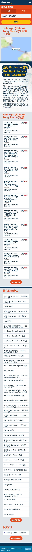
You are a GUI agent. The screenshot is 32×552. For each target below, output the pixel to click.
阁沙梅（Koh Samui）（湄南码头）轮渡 (15, 440)
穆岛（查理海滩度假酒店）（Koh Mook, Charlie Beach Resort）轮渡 (15, 391)
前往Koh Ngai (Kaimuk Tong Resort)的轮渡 (15, 92)
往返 (8, 11)
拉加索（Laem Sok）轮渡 (12, 474)
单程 (23, 11)
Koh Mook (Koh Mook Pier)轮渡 (14, 395)
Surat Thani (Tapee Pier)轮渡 (13, 504)
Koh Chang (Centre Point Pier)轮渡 (15, 341)
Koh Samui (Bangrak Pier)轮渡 (14, 435)
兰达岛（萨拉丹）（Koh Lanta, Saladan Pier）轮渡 (14, 361)
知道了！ (28, 549)
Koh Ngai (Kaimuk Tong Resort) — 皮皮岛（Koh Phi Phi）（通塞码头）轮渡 (11, 213)
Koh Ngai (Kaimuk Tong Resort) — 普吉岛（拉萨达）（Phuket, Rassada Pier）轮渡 (11, 198)
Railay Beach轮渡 (10, 499)
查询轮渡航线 (16, 282)
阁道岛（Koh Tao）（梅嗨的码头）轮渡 (15, 450)
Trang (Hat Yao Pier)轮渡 (12, 509)
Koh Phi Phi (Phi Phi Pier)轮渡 (14, 420)
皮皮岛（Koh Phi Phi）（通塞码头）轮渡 (16, 425)
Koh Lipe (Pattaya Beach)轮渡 (14, 380)
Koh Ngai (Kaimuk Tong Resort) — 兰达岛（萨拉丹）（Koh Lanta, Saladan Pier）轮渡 (11, 227)
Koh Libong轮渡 (9, 370)
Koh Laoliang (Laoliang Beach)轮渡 (15, 365)
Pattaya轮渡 (8, 484)
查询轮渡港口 (16, 520)
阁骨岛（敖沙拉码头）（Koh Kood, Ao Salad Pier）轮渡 (15, 351)
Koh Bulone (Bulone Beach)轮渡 (14, 331)
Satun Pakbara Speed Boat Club (11, 131)
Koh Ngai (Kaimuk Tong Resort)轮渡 (15, 87)
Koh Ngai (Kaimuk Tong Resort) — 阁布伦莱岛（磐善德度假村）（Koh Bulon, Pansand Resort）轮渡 (11, 154)
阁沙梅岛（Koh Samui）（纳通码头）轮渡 (15, 445)
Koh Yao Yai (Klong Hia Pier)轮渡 (15, 464)
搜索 (16, 22)
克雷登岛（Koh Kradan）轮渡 (13, 355)
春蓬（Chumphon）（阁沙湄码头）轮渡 (15, 316)
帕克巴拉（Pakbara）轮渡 (12, 479)
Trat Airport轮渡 (9, 514)
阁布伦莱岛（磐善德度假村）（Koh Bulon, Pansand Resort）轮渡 (15, 326)
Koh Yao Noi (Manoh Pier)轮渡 (14, 460)
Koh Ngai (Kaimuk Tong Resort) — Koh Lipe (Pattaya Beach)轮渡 (11, 170)
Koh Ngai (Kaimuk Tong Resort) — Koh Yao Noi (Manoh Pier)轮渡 (11, 256)
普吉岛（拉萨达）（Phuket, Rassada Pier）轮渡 (13, 495)
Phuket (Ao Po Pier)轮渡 (12, 489)
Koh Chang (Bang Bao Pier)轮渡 (14, 336)
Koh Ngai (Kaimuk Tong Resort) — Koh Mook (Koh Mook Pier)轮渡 (11, 125)
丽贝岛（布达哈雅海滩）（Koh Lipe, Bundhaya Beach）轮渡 (16, 376)
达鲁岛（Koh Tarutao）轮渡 (13, 455)
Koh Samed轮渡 (9, 430)
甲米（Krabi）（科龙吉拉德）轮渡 (15, 469)
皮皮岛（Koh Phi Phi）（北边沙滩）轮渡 (16, 415)
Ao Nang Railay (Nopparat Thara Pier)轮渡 (14, 301)
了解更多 (8, 550)
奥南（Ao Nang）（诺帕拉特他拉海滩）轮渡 (15, 296)
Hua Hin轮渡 (8, 321)
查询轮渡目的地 (16, 538)
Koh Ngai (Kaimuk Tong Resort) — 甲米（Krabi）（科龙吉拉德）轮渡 (11, 270)
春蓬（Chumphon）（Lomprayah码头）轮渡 (15, 311)
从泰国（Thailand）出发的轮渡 (16, 532)
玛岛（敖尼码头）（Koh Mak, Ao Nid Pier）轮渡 (15, 386)
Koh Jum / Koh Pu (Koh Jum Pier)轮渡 (15, 346)
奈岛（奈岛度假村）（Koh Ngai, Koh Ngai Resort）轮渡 (16, 405)
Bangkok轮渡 (8, 306)
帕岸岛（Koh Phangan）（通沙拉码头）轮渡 (16, 410)
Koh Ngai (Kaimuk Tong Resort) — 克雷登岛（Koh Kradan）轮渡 (11, 139)
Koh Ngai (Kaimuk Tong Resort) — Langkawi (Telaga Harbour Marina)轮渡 (11, 184)
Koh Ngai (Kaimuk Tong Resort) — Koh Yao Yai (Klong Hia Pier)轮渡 (11, 242)
